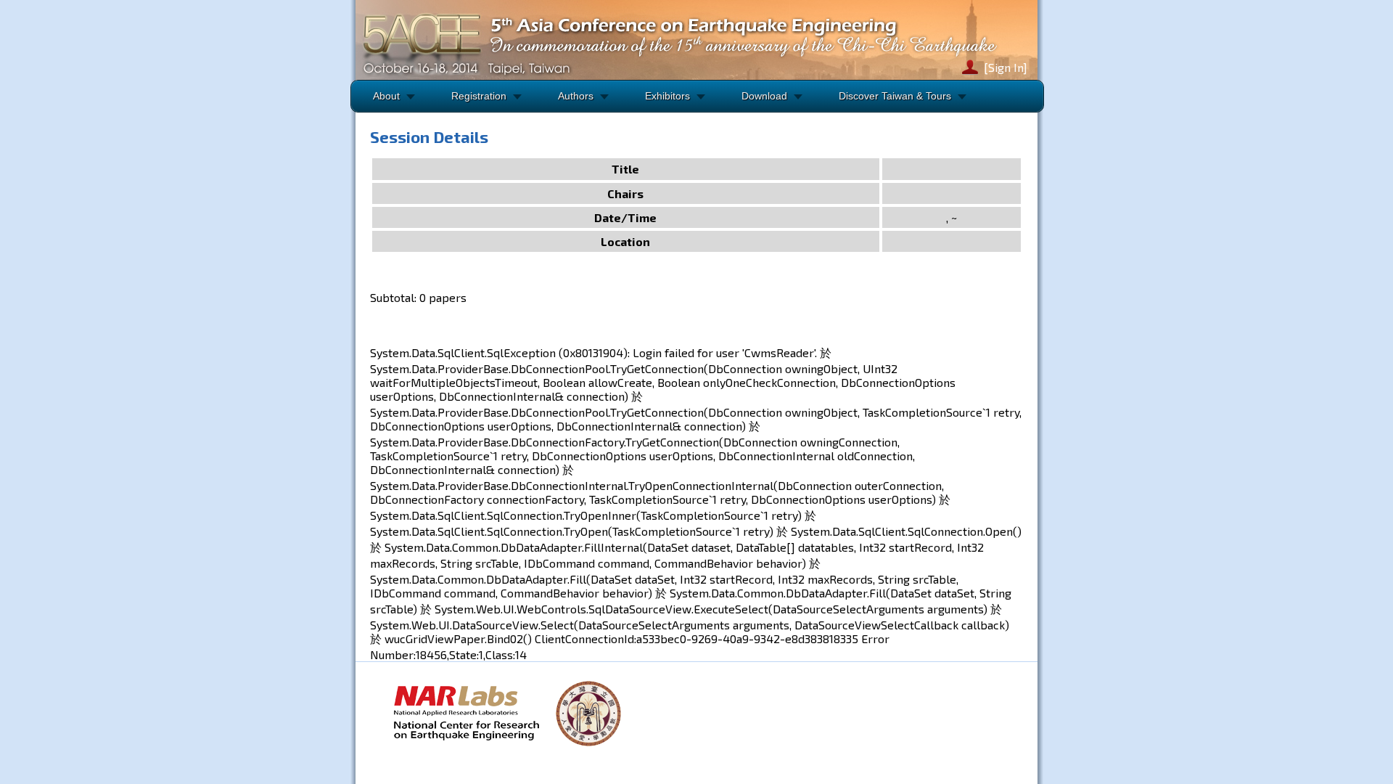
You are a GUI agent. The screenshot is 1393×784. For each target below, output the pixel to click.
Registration (478, 96)
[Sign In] (1005, 67)
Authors (575, 96)
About (386, 96)
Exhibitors (667, 96)
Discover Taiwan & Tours (895, 96)
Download (764, 96)
